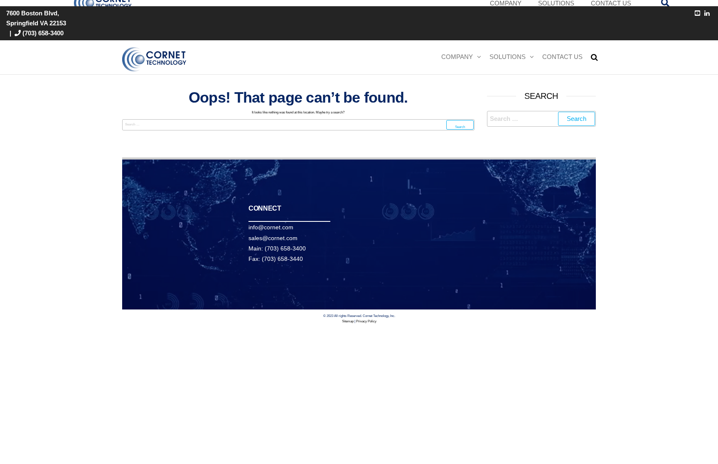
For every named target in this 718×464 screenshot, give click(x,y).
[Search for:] (298, 124)
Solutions (507, 56)
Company (457, 56)
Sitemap (348, 321)
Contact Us (562, 56)
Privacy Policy (366, 321)
